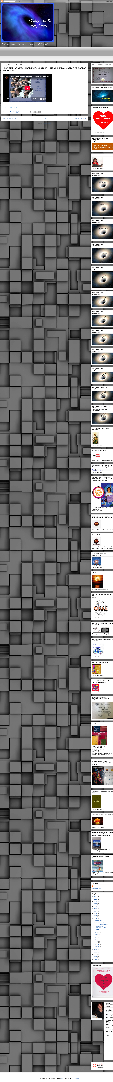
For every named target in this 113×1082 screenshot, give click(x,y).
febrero (97, 944)
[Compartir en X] (37, 112)
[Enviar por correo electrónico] (34, 112)
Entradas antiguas (80, 118)
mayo (97, 939)
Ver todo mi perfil (96, 888)
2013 (95, 949)
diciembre (98, 920)
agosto (97, 932)
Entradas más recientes (10, 118)
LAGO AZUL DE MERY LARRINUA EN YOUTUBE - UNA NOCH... (101, 927)
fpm (62, 1078)
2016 (95, 913)
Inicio (46, 118)
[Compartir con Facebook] (39, 112)
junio (96, 937)
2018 (95, 908)
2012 (95, 952)
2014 (95, 918)
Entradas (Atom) (48, 123)
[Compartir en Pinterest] (40, 112)
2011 (95, 954)
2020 (95, 904)
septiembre (98, 922)
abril (96, 942)
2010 (95, 957)
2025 (95, 899)
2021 (95, 901)
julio (96, 934)
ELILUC (12, 112)
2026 (95, 896)
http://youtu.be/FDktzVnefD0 (10, 108)
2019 (95, 906)
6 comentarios (24, 112)
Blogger (77, 1078)
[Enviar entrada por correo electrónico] (30, 112)
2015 (95, 916)
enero (97, 946)
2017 (95, 911)
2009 (95, 959)
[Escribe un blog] (35, 112)
